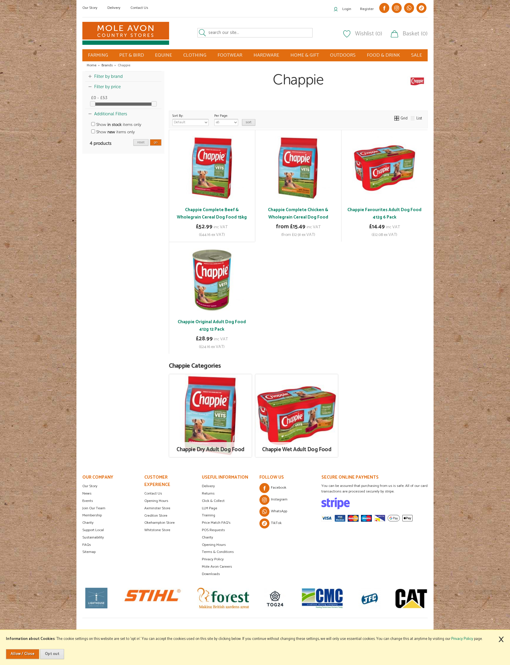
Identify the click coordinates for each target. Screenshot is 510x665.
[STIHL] (151, 598)
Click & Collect (213, 501)
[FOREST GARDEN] (222, 598)
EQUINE (163, 55)
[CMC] (321, 598)
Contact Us (139, 8)
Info (212, 233)
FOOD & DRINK (383, 55)
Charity (88, 523)
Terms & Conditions (218, 552)
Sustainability (93, 537)
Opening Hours (156, 501)
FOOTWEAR (230, 55)
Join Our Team (93, 508)
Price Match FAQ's (216, 523)
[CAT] (412, 598)
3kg (290, 208)
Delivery (113, 8)
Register (367, 9)
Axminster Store (157, 508)
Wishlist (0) (368, 34)
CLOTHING (194, 55)
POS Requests (213, 530)
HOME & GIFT (304, 55)
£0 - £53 (99, 97)
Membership (92, 515)
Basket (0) (415, 34)
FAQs (86, 545)
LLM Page (209, 508)
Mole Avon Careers (217, 567)
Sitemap (89, 552)
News (86, 493)
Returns (208, 493)
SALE (416, 55)
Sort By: (177, 116)
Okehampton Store (159, 523)
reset (141, 142)
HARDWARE (266, 55)
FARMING (98, 55)
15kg (304, 208)
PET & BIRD (131, 55)
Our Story (89, 8)
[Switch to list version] (413, 118)
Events (87, 501)
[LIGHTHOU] (95, 598)
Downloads (211, 574)
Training (208, 515)
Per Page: (221, 116)
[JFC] (368, 598)
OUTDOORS (343, 55)
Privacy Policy (213, 559)
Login (346, 9)
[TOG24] (274, 598)
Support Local (93, 530)
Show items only (118, 124)
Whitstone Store (157, 530)
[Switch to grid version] (397, 118)
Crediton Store (155, 516)
